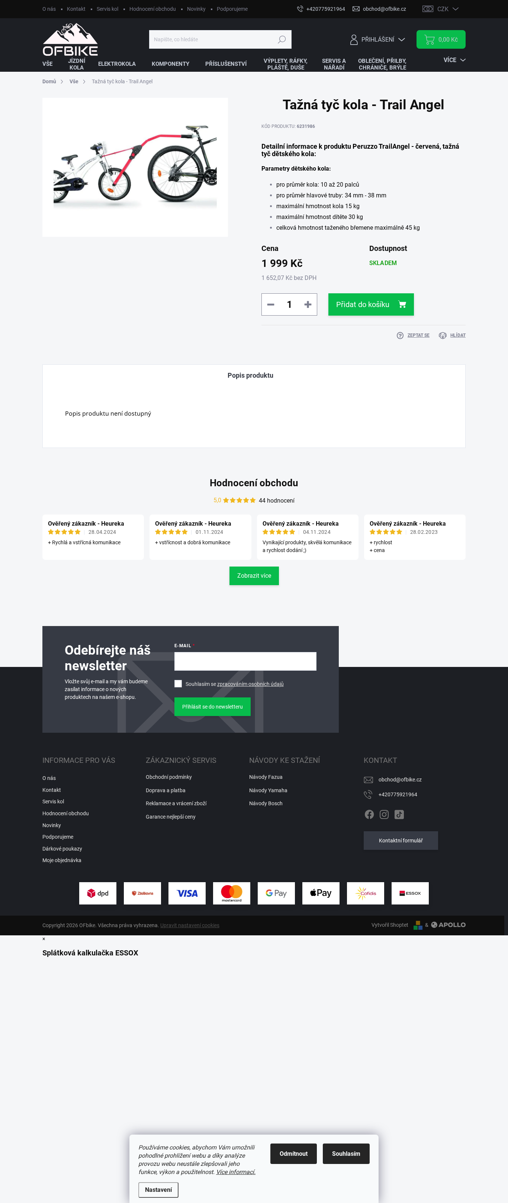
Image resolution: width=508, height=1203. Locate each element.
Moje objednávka (61, 860)
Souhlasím (346, 1153)
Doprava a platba (166, 790)
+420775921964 (398, 794)
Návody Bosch (266, 803)
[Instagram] (384, 813)
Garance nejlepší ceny (171, 817)
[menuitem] (52, 64)
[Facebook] (369, 813)
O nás (49, 9)
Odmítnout (294, 1153)
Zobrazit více (254, 575)
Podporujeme (232, 9)
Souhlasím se (235, 684)
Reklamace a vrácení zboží (176, 803)
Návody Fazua (266, 777)
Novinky (196, 9)
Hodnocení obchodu (152, 9)
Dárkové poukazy (62, 849)
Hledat (281, 39)
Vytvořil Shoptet (390, 925)
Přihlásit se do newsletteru (212, 707)
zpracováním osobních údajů (250, 684)
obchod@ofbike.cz (400, 780)
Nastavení (158, 1189)
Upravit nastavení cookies (189, 925)
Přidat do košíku (362, 304)
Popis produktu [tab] (250, 375)
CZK (442, 9)
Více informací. (235, 1171)
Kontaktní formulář (401, 841)
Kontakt (76, 9)
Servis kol (107, 9)
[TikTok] (399, 813)
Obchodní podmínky (169, 777)
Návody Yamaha (268, 790)
